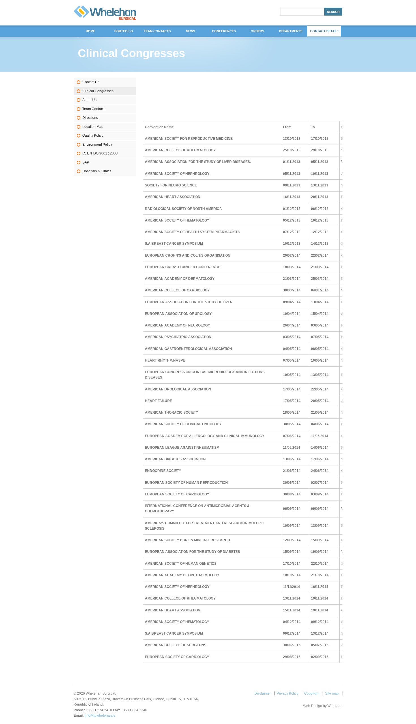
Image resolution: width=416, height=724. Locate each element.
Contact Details (324, 31)
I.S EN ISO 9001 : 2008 (100, 153)
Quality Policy (92, 136)
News (190, 31)
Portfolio (123, 31)
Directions (90, 118)
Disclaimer (262, 693)
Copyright (311, 693)
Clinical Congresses (97, 91)
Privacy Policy (287, 693)
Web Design (312, 706)
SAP (85, 162)
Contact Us (90, 82)
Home (90, 31)
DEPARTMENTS (290, 31)
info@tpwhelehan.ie (100, 715)
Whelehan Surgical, (105, 13)
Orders (257, 31)
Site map (332, 693)
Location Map (92, 127)
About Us (89, 100)
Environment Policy (97, 145)
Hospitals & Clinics (96, 171)
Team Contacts (93, 109)
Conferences (224, 31)
